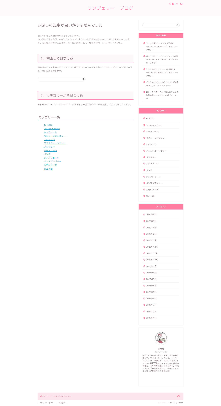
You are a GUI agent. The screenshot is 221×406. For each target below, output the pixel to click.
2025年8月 (151, 272)
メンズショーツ (51, 157)
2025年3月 (151, 305)
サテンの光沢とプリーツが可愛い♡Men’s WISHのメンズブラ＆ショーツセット (162, 72)
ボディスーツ (50, 150)
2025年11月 (152, 253)
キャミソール (50, 132)
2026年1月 (151, 240)
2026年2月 (151, 234)
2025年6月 (151, 285)
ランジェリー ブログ (110, 8)
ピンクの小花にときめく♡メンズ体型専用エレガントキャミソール (162, 84)
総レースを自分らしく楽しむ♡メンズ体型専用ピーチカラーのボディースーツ (162, 95)
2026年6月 (151, 227)
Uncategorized (52, 128)
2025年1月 (151, 318)
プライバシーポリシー (47, 403)
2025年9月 (151, 266)
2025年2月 (151, 311)
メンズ (47, 154)
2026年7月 (151, 221)
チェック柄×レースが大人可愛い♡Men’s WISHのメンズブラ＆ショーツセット (162, 46)
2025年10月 (152, 259)
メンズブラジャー (52, 161)
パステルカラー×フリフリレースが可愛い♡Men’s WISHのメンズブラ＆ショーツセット (162, 59)
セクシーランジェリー (55, 135)
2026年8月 (151, 214)
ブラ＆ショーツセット (55, 143)
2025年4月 (151, 298)
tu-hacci (48, 124)
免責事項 (62, 403)
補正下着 (48, 168)
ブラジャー (49, 146)
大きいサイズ (50, 165)
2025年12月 (152, 247)
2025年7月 (151, 279)
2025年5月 (151, 292)
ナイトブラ (49, 139)
